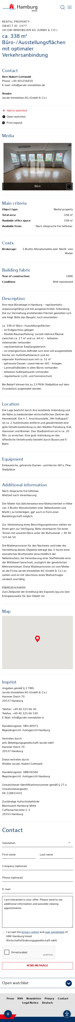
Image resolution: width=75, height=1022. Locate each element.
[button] (37, 983)
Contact (63, 999)
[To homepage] (20, 7)
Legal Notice (30, 1003)
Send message (37, 965)
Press (10, 999)
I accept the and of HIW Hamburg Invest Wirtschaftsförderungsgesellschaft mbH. (37, 936)
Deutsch (47, 1003)
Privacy (49, 999)
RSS (20, 999)
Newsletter (33, 999)
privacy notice (30, 932)
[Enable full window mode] (69, 186)
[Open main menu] (69, 7)
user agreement (54, 932)
